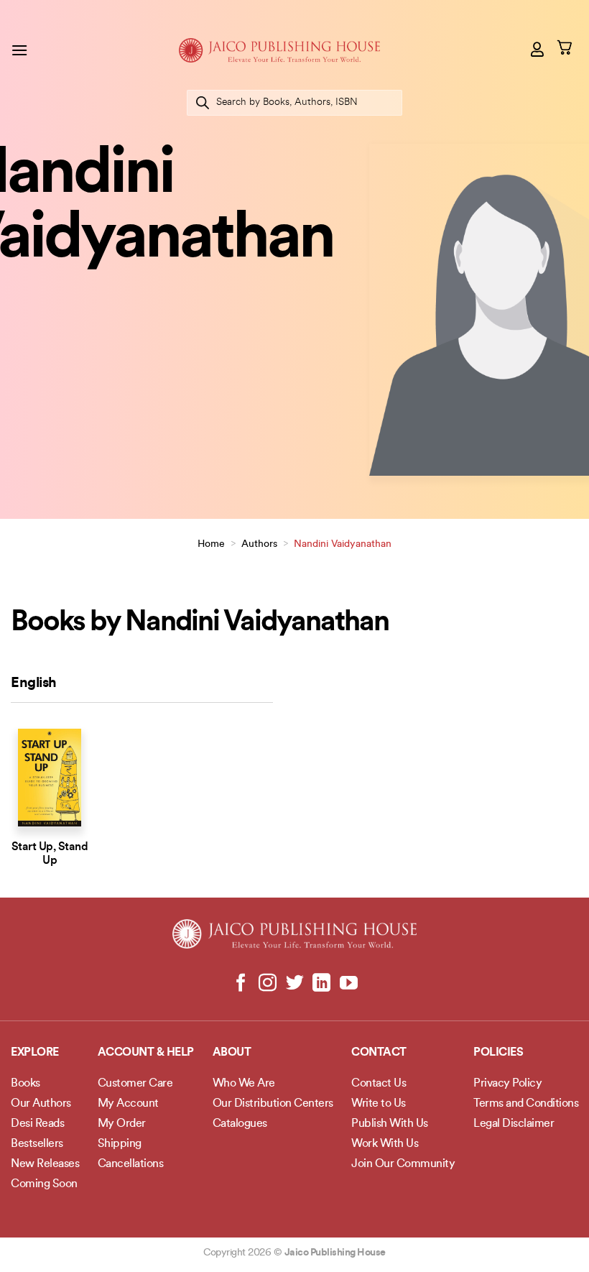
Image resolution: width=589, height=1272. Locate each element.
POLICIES (498, 1053)
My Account (128, 1104)
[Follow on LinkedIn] (321, 984)
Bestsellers (37, 1144)
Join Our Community (403, 1164)
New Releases (45, 1164)
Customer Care (135, 1083)
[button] (19, 50)
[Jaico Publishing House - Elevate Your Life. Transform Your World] (279, 50)
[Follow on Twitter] (295, 984)
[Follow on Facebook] (241, 984)
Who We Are (244, 1083)
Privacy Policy (507, 1083)
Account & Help (146, 1053)
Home (211, 544)
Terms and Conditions (525, 1104)
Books (25, 1083)
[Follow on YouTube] (348, 984)
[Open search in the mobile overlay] (294, 103)
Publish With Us (389, 1124)
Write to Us (378, 1104)
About (232, 1053)
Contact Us (378, 1083)
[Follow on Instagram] (268, 984)
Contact (379, 1053)
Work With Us (384, 1144)
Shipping (120, 1144)
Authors (259, 544)
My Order (122, 1124)
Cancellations (131, 1164)
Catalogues (240, 1124)
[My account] (538, 49)
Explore (35, 1053)
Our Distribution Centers (273, 1104)
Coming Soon (44, 1184)
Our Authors (41, 1104)
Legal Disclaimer (513, 1124)
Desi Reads (37, 1124)
